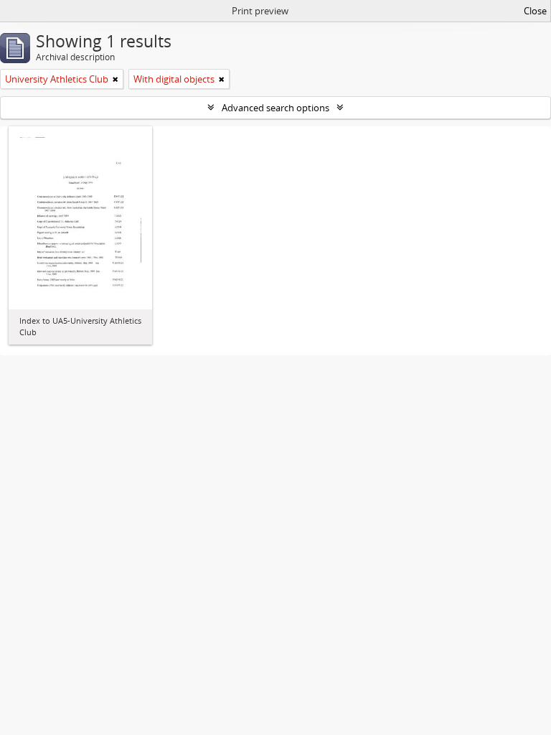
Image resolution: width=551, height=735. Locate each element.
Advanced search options (275, 107)
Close (535, 10)
